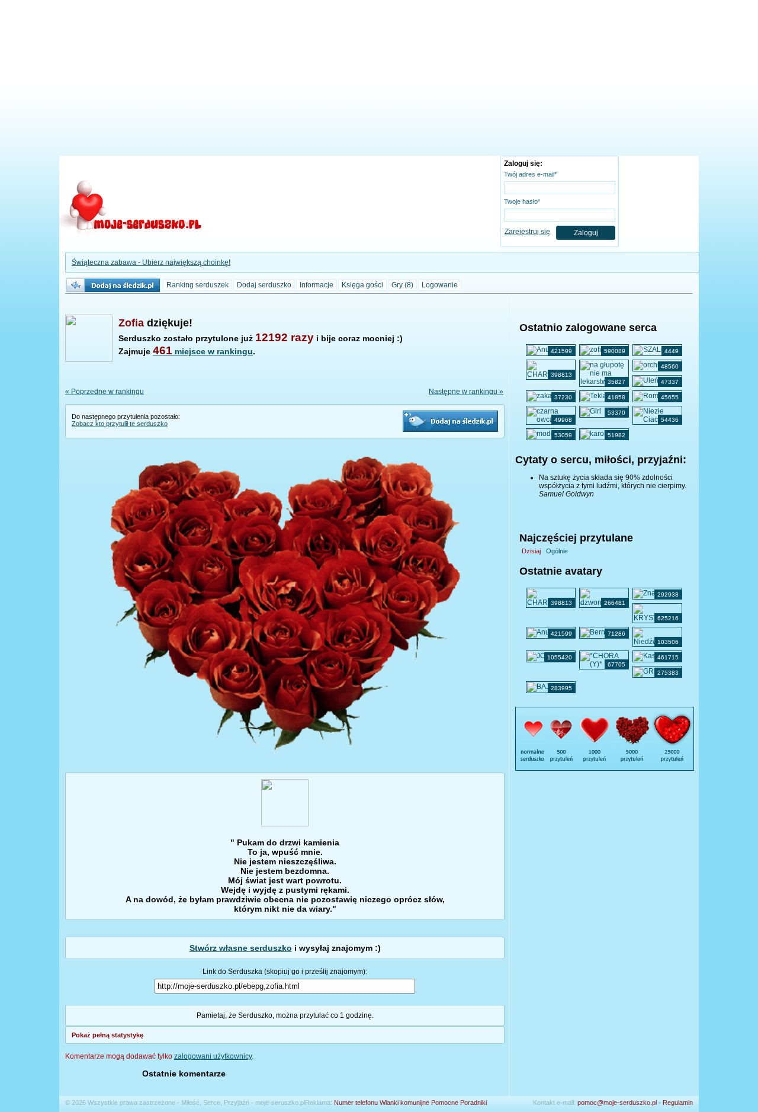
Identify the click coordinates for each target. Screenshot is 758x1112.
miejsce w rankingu (203, 351)
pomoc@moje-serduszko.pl (617, 1102)
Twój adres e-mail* (530, 174)
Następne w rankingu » (466, 391)
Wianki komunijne (404, 1102)
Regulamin (678, 1102)
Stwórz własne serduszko (241, 948)
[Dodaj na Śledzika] (450, 421)
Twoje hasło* (522, 201)
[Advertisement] (379, 80)
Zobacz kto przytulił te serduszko (120, 423)
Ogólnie (557, 551)
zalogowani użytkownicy (213, 1056)
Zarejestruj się (527, 231)
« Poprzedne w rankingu (104, 391)
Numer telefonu (356, 1102)
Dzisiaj (531, 551)
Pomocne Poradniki (459, 1102)
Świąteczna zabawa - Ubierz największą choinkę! (151, 262)
